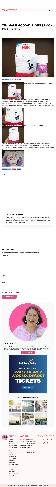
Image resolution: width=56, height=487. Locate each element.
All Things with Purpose (21, 485)
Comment (5, 255)
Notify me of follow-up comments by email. (17, 289)
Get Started (28, 352)
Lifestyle (13, 174)
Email (4, 282)
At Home (9, 174)
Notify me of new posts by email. (14, 292)
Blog (6, 19)
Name (4, 275)
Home (3, 19)
